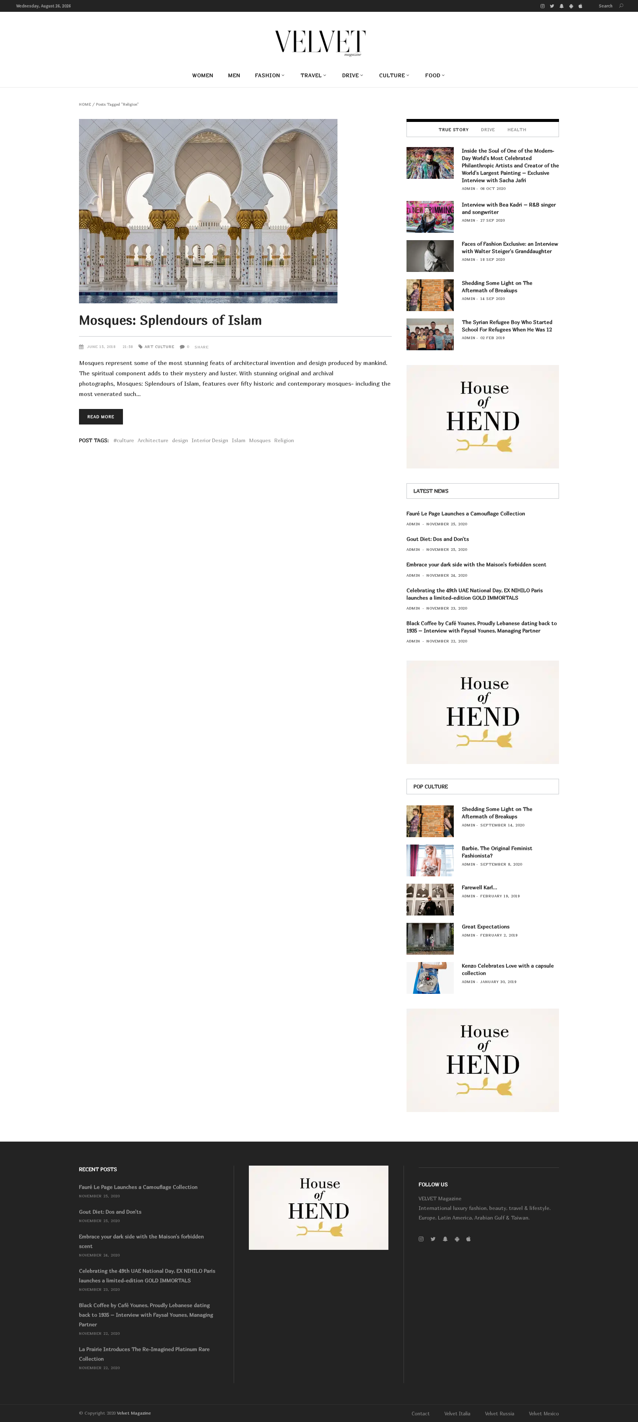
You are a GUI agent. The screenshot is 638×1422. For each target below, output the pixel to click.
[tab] (454, 129)
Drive (488, 129)
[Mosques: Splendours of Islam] (235, 211)
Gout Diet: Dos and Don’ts (438, 539)
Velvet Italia (457, 1413)
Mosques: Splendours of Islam (170, 320)
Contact (421, 1413)
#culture (124, 440)
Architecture (153, 440)
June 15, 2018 (102, 346)
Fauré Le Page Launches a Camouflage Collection (466, 513)
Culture (164, 346)
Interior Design (210, 440)
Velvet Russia (499, 1413)
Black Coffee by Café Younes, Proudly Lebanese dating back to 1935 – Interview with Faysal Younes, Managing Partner (146, 1314)
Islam (239, 440)
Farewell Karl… (479, 887)
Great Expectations (486, 926)
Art (149, 346)
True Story (454, 129)
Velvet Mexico (544, 1413)
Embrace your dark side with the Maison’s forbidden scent (476, 564)
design (180, 440)
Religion (284, 440)
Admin (469, 188)
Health (517, 129)
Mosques (260, 440)
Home (85, 104)
